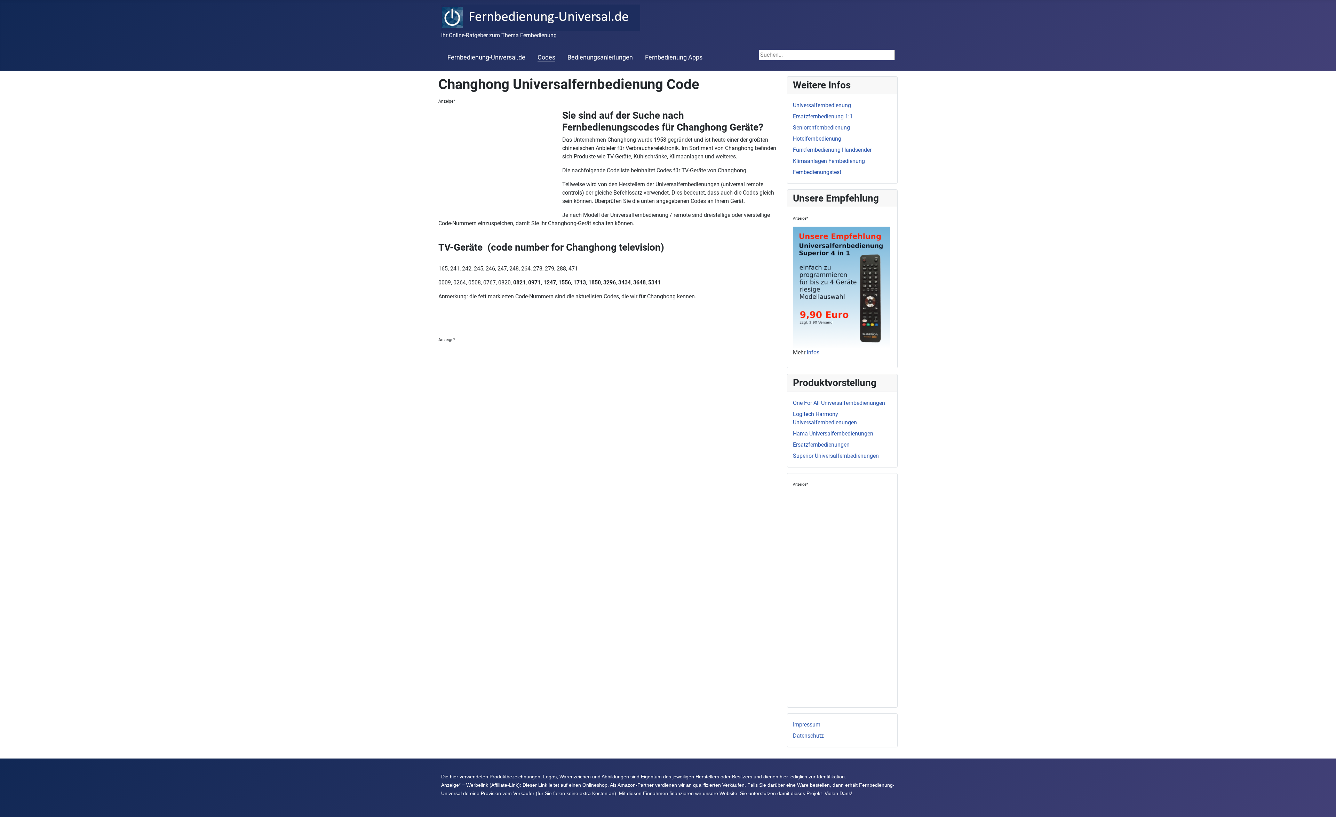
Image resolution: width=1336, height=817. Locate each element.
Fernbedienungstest (817, 172)
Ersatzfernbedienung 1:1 (823, 116)
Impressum (806, 724)
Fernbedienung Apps (673, 57)
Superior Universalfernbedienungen (836, 456)
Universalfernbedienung (822, 105)
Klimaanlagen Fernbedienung (829, 161)
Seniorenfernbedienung (821, 127)
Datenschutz (808, 735)
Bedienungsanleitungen (600, 57)
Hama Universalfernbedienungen (833, 433)
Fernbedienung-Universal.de (486, 57)
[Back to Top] (1323, 804)
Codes (546, 57)
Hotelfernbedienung (817, 138)
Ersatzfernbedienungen (821, 444)
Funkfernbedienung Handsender (832, 150)
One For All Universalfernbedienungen (839, 403)
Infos (813, 352)
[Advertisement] (500, 162)
